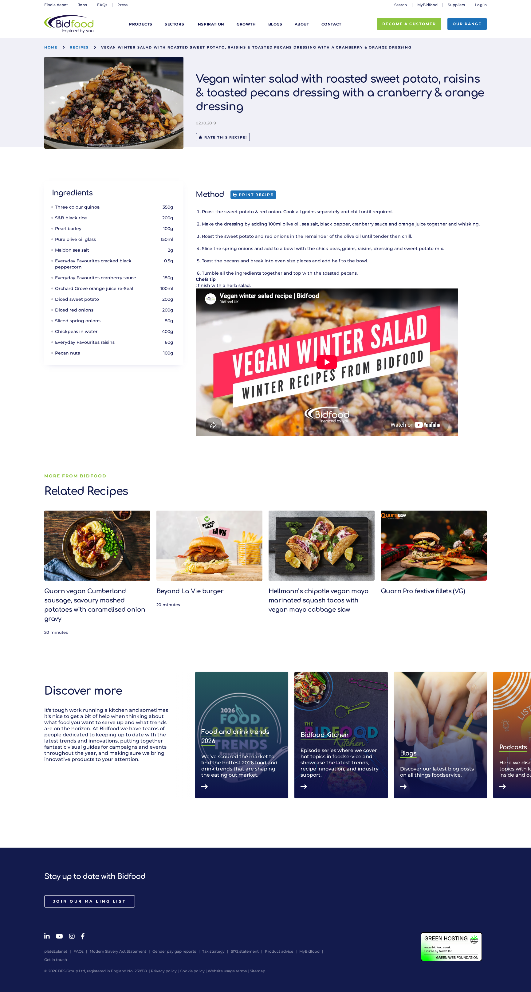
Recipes (79, 47)
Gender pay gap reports (174, 951)
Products (140, 24)
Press (122, 4)
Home (50, 47)
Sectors (174, 24)
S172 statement (245, 951)
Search (400, 4)
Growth (246, 24)
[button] (486, 735)
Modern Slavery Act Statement (118, 951)
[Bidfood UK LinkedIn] (47, 936)
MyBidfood (427, 4)
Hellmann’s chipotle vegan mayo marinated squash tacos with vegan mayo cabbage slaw (318, 600)
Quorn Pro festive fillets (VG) (423, 591)
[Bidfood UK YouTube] (59, 936)
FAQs (102, 4)
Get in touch (55, 959)
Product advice (279, 951)
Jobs (82, 4)
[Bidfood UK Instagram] (72, 936)
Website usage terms (227, 971)
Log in (481, 4)
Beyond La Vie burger (189, 591)
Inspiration (210, 24)
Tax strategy (213, 951)
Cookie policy (192, 971)
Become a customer (409, 24)
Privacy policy (164, 971)
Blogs (275, 24)
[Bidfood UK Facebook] (83, 936)
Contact (331, 24)
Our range (467, 24)
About (302, 24)
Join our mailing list (89, 901)
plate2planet (55, 951)
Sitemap (257, 971)
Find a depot (56, 4)
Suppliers (456, 4)
